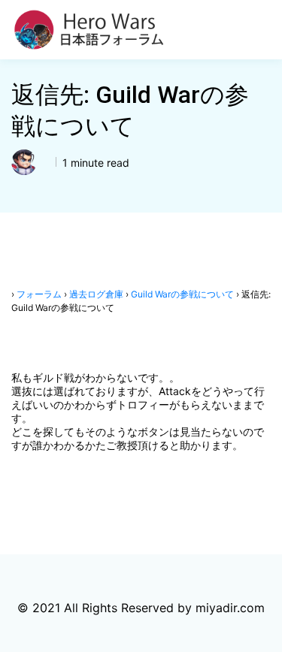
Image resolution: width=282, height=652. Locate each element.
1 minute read (94, 162)
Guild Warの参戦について (182, 294)
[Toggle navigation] (262, 30)
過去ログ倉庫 (96, 294)
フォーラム (39, 294)
